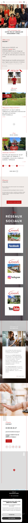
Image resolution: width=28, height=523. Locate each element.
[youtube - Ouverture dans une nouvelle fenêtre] (19, 447)
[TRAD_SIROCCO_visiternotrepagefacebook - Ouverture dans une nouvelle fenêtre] (7, 447)
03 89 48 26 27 (11, 428)
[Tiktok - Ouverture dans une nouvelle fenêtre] (16, 447)
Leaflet (13, 489)
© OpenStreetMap (22, 489)
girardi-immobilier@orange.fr (13, 432)
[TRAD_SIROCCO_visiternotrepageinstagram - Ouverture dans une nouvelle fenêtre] (13, 447)
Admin (23, 514)
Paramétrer (11, 514)
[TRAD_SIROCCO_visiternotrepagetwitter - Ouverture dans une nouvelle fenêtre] (10, 447)
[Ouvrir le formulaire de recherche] (4, 2)
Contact (26, 154)
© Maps (17, 489)
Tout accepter (11, 518)
